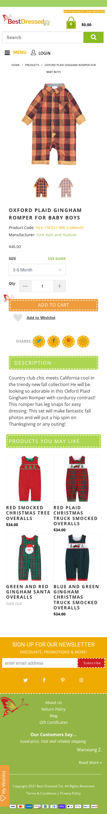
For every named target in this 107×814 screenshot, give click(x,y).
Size (12, 258)
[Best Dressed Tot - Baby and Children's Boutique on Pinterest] (63, 682)
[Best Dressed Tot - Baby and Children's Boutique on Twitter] (25, 682)
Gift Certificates (54, 722)
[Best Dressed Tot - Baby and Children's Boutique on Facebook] (44, 682)
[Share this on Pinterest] (68, 342)
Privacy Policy (70, 793)
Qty (12, 283)
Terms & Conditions (41, 793)
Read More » (90, 762)
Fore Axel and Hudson (56, 234)
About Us (53, 702)
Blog (54, 715)
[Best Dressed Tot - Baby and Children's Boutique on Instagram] (81, 682)
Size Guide (57, 258)
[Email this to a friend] (83, 342)
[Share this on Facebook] (53, 342)
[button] (34, 317)
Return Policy (53, 709)
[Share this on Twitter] (39, 342)
